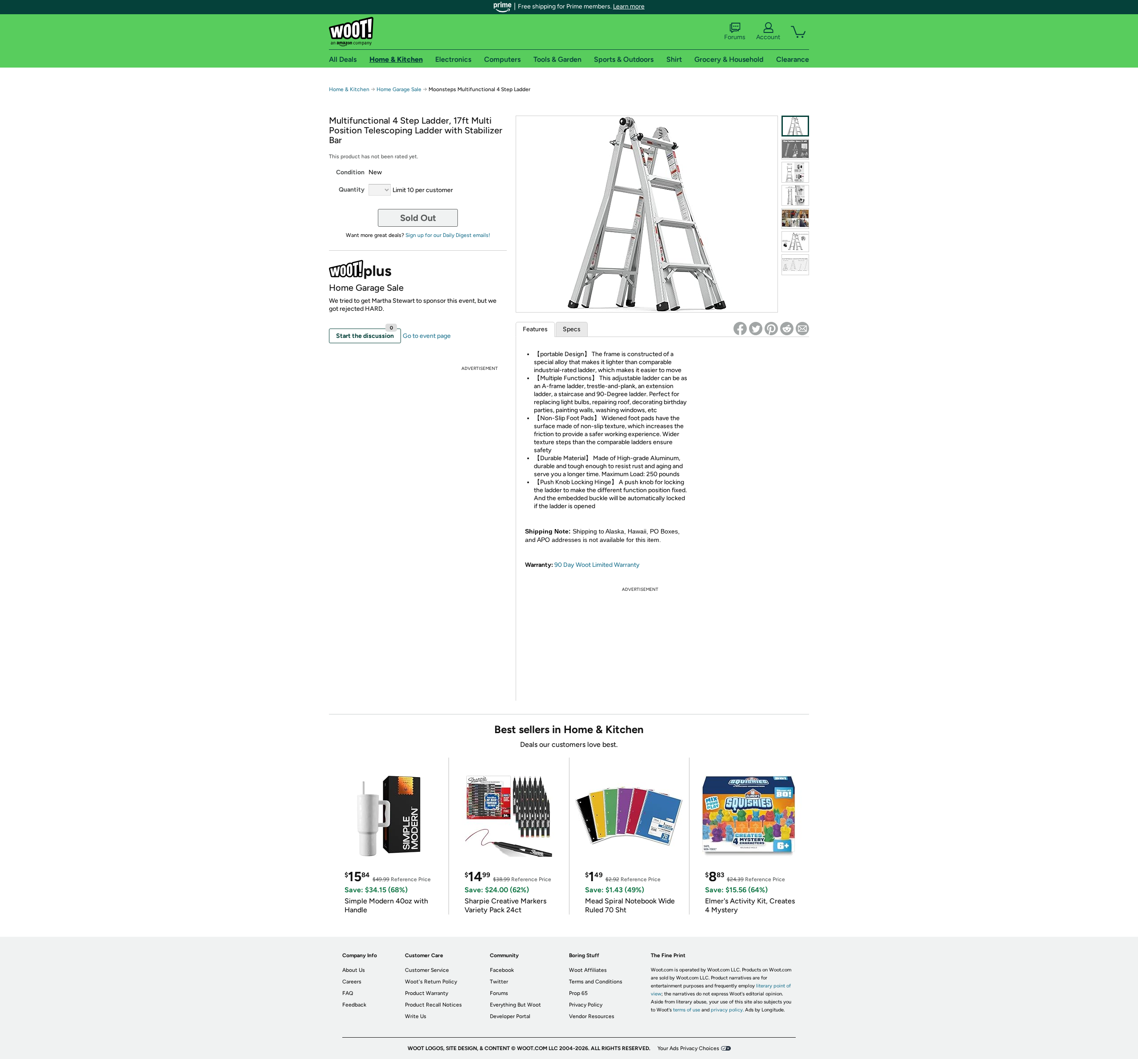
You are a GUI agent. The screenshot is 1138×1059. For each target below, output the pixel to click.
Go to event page (427, 336)
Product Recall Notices (433, 1005)
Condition (350, 172)
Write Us (415, 1016)
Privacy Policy (585, 1005)
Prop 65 (578, 993)
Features (535, 329)
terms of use (686, 1010)
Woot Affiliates (588, 970)
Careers (351, 982)
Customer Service (427, 970)
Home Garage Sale (399, 89)
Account (768, 37)
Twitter (499, 982)
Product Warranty (426, 993)
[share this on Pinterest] (771, 328)
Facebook (502, 970)
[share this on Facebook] (740, 328)
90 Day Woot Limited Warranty (597, 565)
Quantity (352, 189)
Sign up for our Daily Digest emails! (447, 235)
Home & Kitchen (349, 89)
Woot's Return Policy (431, 982)
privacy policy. (727, 1010)
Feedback (354, 1005)
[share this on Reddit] (786, 328)
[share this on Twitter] (755, 328)
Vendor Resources (591, 1016)
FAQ (347, 993)
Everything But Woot (515, 1005)
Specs (572, 329)
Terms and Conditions (595, 982)
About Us (353, 970)
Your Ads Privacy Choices (688, 1048)
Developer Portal (510, 1016)
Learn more (629, 6)
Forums (734, 37)
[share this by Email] (802, 328)
